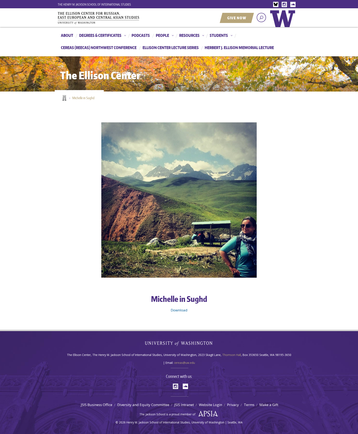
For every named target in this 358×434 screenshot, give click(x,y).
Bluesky (277, 4)
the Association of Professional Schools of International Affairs (207, 414)
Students (219, 35)
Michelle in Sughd (83, 98)
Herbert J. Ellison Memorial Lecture (239, 47)
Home (64, 98)
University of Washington (283, 21)
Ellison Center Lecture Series (171, 47)
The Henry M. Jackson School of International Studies (94, 4)
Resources (189, 35)
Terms (249, 404)
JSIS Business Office (96, 404)
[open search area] (261, 17)
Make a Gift (268, 404)
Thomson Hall (231, 355)
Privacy (233, 404)
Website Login (210, 404)
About (67, 35)
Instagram (285, 4)
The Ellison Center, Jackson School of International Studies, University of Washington (104, 18)
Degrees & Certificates (100, 35)
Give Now (236, 18)
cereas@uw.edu (184, 363)
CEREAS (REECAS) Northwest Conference (99, 47)
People (162, 35)
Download (179, 310)
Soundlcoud (293, 4)
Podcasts (141, 35)
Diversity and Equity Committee (143, 404)
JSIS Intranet (184, 404)
